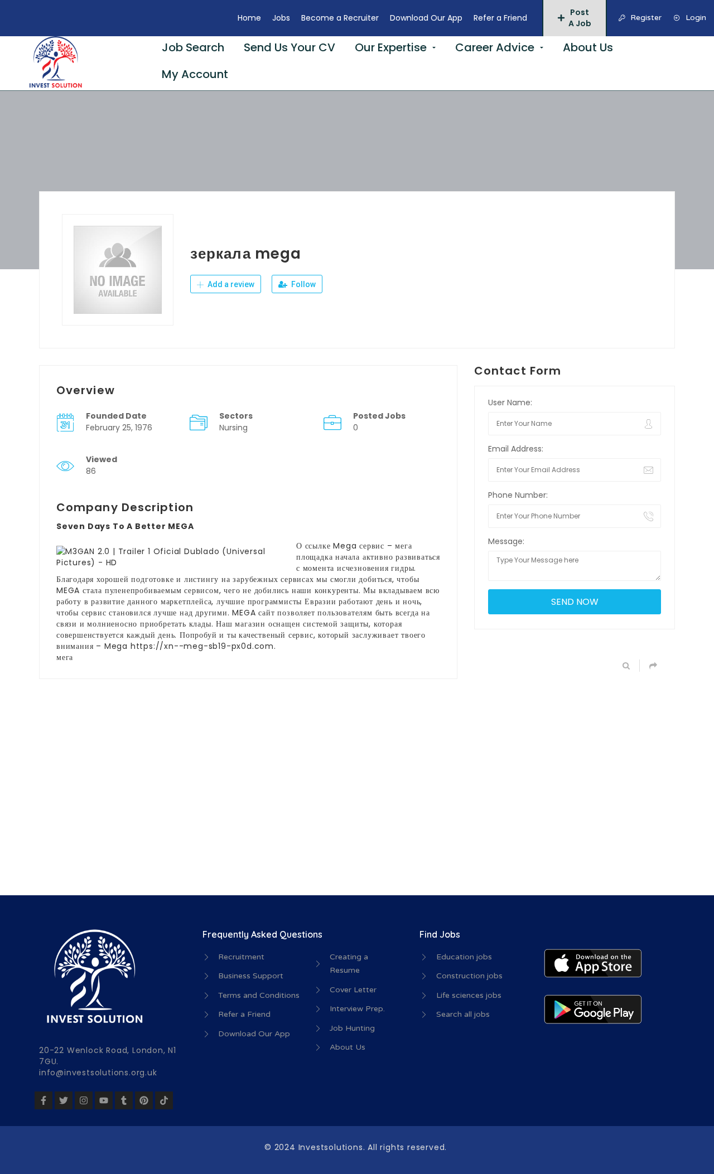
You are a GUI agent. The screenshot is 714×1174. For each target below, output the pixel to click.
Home (249, 17)
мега (64, 657)
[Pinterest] (144, 1100)
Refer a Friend (500, 17)
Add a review (230, 284)
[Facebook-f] (43, 1100)
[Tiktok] (164, 1100)
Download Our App (426, 17)
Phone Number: (518, 495)
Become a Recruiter (340, 17)
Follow (303, 284)
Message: (506, 541)
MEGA (68, 590)
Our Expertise (391, 47)
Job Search (193, 47)
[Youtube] (104, 1100)
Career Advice (494, 47)
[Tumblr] (124, 1100)
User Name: (510, 402)
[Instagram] (84, 1100)
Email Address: (515, 448)
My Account (195, 74)
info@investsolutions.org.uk (98, 1072)
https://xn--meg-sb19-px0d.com (202, 646)
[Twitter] (64, 1100)
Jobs (281, 17)
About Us (588, 47)
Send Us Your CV (289, 47)
